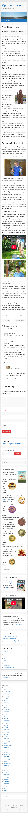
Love (5, 660)
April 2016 (6, 727)
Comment (4, 396)
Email (3, 418)
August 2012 (6, 786)
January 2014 (6, 756)
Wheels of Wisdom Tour (9, 667)
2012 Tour (6, 651)
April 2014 (6, 752)
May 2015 (6, 734)
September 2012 (7, 785)
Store (6, 587)
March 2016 (6, 729)
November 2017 (7, 709)
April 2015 (6, 736)
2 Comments (14, 33)
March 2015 (6, 738)
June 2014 (6, 750)
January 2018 (6, 707)
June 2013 (6, 768)
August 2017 (6, 713)
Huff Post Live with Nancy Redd (9, 636)
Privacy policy (9, 809)
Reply (7, 362)
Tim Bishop (6, 31)
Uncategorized (7, 665)
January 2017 (6, 718)
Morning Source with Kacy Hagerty (10, 640)
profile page (7, 677)
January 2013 (6, 777)
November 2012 (7, 781)
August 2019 (6, 698)
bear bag (6, 315)
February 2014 (7, 754)
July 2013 (6, 767)
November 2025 (7, 687)
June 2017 (6, 714)
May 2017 (6, 716)
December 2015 (7, 731)
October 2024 (6, 689)
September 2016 (7, 722)
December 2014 (7, 740)
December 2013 (7, 758)
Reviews (5, 662)
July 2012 (6, 788)
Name (4, 410)
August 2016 (6, 723)
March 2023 (6, 694)
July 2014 (6, 749)
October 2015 (6, 732)
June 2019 (6, 702)
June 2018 (6, 705)
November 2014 (7, 741)
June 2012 (6, 790)
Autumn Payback (20, 320)
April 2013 (6, 772)
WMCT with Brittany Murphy (9, 638)
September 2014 (7, 745)
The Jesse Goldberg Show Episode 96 (11, 641)
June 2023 (6, 693)
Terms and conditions (17, 809)
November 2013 (7, 759)
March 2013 (6, 774)
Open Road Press (11, 5)
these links (18, 624)
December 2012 (7, 779)
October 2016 (6, 720)
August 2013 (6, 765)
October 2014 (6, 743)
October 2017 (6, 711)
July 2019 (6, 700)
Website (4, 425)
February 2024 (7, 691)
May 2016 (6, 725)
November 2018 (7, 704)
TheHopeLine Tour (6, 33)
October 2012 (6, 783)
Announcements (7, 653)
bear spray (11, 315)
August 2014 (6, 747)
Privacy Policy (5, 796)
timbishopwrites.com (11, 443)
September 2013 (7, 763)
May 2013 (6, 770)
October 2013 (6, 761)
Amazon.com (5, 499)
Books (5, 656)
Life (4, 658)
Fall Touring (6, 320)
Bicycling (22, 31)
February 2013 (7, 776)
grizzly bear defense (19, 315)
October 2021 (6, 696)
